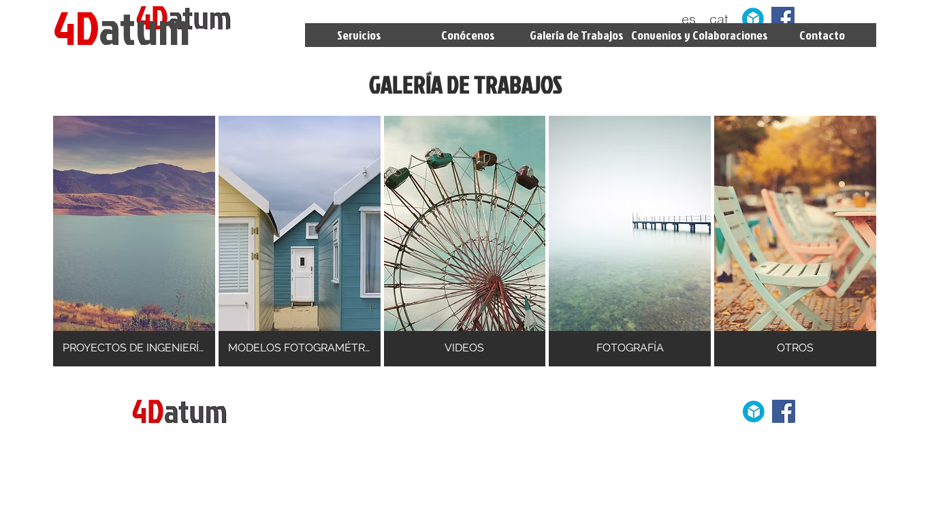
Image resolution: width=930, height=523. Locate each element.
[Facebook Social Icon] (783, 18)
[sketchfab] (753, 18)
